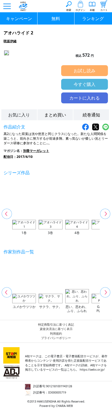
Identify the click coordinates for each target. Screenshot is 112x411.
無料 (55, 19)
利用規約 (56, 333)
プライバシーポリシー (56, 338)
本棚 (92, 10)
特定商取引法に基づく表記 (56, 324)
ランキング (93, 19)
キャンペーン (19, 19)
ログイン (80, 10)
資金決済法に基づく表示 (56, 329)
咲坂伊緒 (10, 41)
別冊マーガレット (36, 150)
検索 (68, 10)
